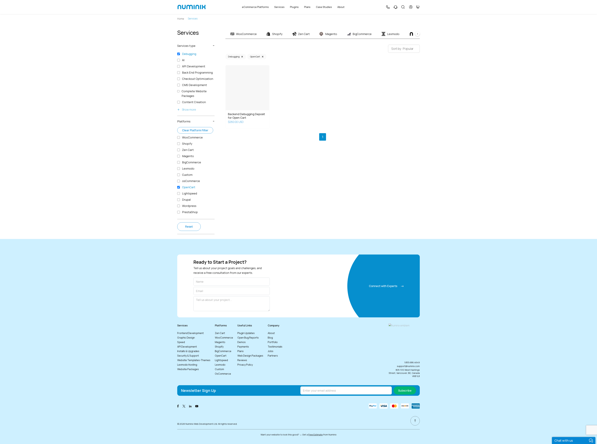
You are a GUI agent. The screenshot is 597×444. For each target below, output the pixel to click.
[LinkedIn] (190, 406)
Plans (307, 7)
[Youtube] (196, 406)
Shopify (219, 346)
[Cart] (417, 7)
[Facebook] (178, 406)
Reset (189, 226)
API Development (187, 346)
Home (180, 18)
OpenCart (255, 56)
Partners (273, 355)
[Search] (403, 7)
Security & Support (188, 355)
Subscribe (405, 390)
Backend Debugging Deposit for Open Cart (246, 115)
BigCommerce (223, 351)
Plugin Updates (246, 333)
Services (279, 7)
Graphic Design (186, 337)
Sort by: (396, 49)
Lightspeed (221, 360)
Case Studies (324, 7)
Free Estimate (315, 434)
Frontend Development (190, 333)
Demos (241, 342)
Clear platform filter (195, 130)
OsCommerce (223, 373)
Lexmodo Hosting (187, 364)
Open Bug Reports (248, 337)
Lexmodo (220, 364)
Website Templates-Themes (193, 360)
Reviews (242, 360)
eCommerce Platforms (255, 7)
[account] (410, 7)
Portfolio (273, 342)
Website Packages (188, 369)
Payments (243, 346)
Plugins (294, 7)
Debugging (234, 56)
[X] (184, 406)
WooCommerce (224, 337)
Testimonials (275, 346)
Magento (220, 342)
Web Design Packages (250, 355)
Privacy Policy (245, 364)
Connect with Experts (383, 286)
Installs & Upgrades (188, 351)
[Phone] (388, 7)
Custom (219, 369)
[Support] (395, 7)
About (341, 7)
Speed (181, 342)
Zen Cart (220, 333)
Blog (270, 337)
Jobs (270, 351)
